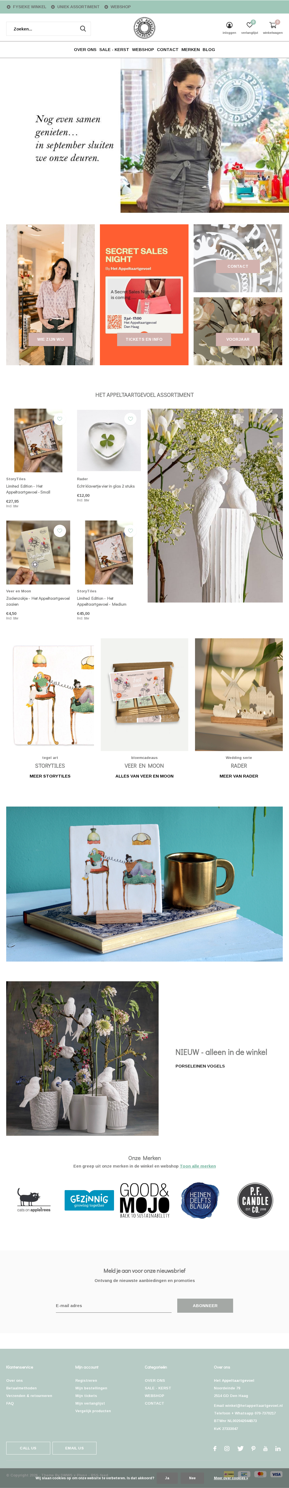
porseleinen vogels (200, 1066)
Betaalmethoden (21, 1388)
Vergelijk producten (93, 1411)
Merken (190, 49)
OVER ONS (85, 49)
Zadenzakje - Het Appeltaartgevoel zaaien (38, 601)
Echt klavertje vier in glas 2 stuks (106, 486)
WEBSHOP (143, 49)
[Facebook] (214, 1448)
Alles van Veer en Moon (144, 776)
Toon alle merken (198, 1166)
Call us (28, 1448)
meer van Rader (239, 776)
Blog (209, 49)
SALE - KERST (114, 49)
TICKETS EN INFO (144, 339)
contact (237, 266)
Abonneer (205, 1305)
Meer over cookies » (231, 1478)
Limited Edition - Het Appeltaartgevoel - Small (28, 489)
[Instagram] (226, 1448)
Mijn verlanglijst (90, 1403)
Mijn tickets (86, 1396)
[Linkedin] (278, 1448)
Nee (192, 1478)
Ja (167, 1478)
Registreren (86, 1380)
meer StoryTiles (50, 776)
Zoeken (83, 29)
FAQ (10, 1403)
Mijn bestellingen (91, 1388)
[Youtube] (265, 1448)
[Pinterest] (253, 1448)
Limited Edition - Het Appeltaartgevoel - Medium (101, 601)
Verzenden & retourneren (29, 1396)
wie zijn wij (50, 339)
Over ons (14, 1380)
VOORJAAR (238, 339)
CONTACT (168, 49)
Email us (74, 1448)
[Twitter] (240, 1448)
